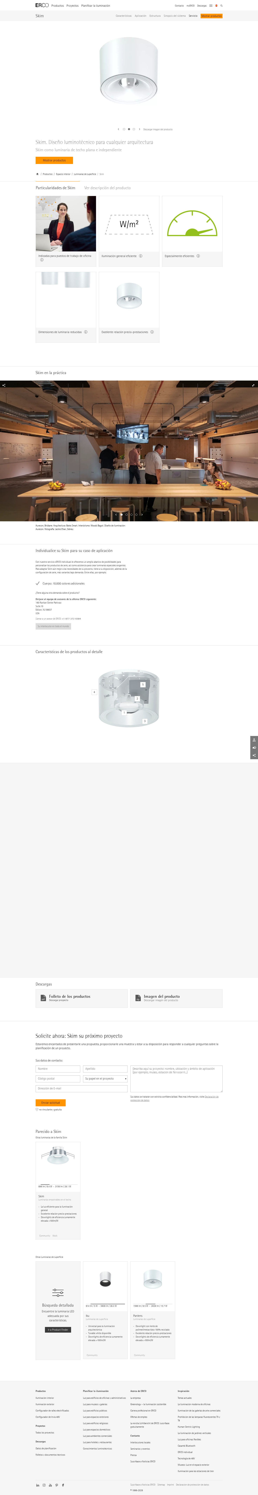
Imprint (170, 1484)
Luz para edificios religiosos (95, 1423)
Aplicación (140, 15)
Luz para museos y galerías (95, 1404)
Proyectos (72, 6)
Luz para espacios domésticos (96, 1429)
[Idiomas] (216, 6)
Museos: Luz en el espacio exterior (193, 1464)
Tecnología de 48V (186, 1458)
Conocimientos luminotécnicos (97, 1448)
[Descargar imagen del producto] (129, 73)
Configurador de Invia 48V (48, 1416)
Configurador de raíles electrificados (52, 1410)
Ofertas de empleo (138, 1416)
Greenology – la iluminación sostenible (148, 1404)
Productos (57, 6)
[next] (138, 129)
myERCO (190, 6)
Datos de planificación (46, 1448)
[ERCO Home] (42, 5)
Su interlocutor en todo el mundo (53, 626)
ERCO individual (185, 1452)
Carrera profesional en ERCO (143, 1410)
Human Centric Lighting (189, 1426)
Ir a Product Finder (58, 1329)
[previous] (119, 129)
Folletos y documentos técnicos (50, 1454)
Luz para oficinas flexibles (189, 1439)
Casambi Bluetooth (186, 1445)
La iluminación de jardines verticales (194, 1433)
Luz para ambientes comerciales (97, 1435)
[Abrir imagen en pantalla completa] (11, 385)
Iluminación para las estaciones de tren (196, 1471)
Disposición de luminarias (66, 905)
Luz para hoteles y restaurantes (97, 1442)
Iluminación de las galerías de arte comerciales (199, 1410)
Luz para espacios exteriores (96, 1416)
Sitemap (161, 1484)
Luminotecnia (44, 905)
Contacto (179, 6)
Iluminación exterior (45, 1404)
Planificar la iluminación (95, 6)
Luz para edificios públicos (95, 1410)
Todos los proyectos (45, 1432)
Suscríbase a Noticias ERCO (142, 1461)
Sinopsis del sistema (175, 15)
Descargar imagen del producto (158, 129)
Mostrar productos (211, 16)
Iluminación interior (45, 1397)
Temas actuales (185, 1397)
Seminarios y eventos (140, 1448)
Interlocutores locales (140, 1442)
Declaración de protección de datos (192, 1484)
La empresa (135, 1397)
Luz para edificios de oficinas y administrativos (104, 1397)
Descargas (202, 6)
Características (124, 15)
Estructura (155, 15)
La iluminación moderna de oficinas (194, 1404)
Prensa (133, 1455)
